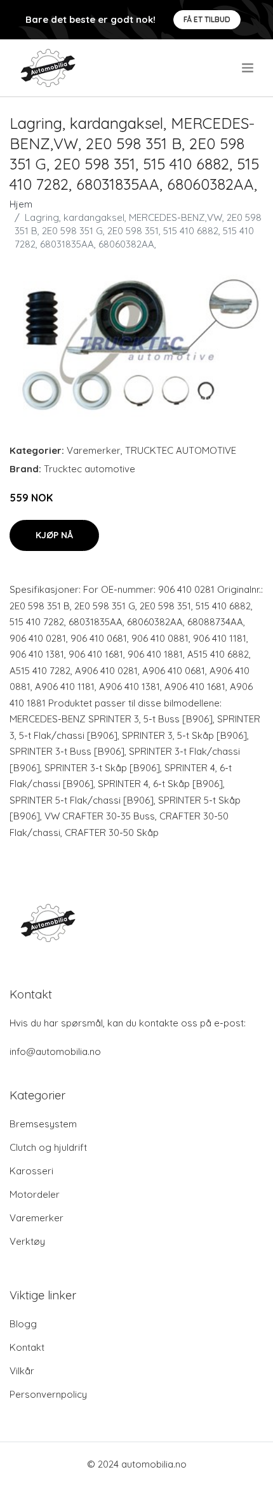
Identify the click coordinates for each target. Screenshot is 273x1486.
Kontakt (27, 1347)
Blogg (23, 1324)
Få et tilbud (206, 19)
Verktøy (27, 1241)
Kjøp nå (54, 535)
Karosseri (31, 1171)
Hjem (21, 204)
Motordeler (35, 1194)
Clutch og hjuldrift (48, 1147)
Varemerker (94, 450)
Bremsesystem (43, 1124)
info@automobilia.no (55, 1051)
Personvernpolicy (48, 1394)
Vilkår (22, 1371)
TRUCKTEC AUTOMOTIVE (180, 450)
